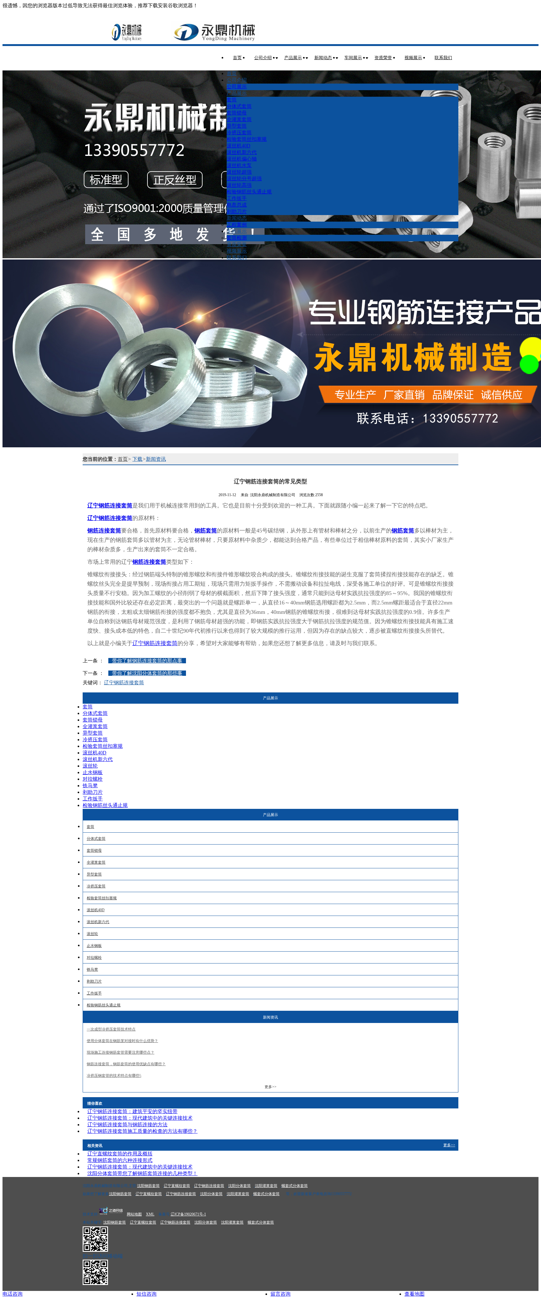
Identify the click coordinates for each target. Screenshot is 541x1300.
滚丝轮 (90, 765)
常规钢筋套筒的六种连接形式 (119, 1160)
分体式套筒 (239, 106)
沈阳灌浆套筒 (266, 1186)
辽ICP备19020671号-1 (188, 1214)
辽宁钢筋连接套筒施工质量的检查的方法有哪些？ (142, 1131)
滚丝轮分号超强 (244, 178)
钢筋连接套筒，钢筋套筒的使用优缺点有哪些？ (126, 1064)
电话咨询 (13, 1294)
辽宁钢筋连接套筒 (155, 643)
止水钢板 (93, 772)
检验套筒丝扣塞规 (247, 139)
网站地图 (134, 1214)
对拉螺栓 (93, 779)
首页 (237, 57)
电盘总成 (237, 205)
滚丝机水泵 (239, 165)
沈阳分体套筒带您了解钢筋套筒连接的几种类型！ (142, 1173)
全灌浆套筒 (239, 119)
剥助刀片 (237, 211)
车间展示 (353, 57)
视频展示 (413, 57)
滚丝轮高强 (239, 185)
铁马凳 (90, 785)
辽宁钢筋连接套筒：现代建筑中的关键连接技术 (140, 1118)
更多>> (270, 1087)
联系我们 (443, 57)
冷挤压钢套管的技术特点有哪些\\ (114, 1075)
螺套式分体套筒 (294, 1186)
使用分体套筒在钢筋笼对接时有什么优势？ (122, 1041)
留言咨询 (280, 1294)
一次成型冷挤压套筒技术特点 (111, 1029)
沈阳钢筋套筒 (148, 1186)
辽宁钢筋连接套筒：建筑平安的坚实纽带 (132, 1111)
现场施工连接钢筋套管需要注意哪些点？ (120, 1052)
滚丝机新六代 (242, 152)
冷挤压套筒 (239, 132)
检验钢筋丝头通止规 (249, 191)
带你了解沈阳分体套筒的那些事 (147, 673)
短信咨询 (147, 1294)
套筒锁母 (237, 113)
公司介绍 (263, 57)
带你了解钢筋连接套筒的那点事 (147, 660)
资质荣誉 (383, 57)
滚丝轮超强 (239, 172)
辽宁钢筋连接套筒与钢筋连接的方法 (127, 1124)
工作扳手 (237, 198)
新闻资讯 (156, 459)
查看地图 (414, 1294)
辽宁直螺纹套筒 (177, 1186)
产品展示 (293, 57)
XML (150, 1214)
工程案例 (237, 224)
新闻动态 (323, 57)
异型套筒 (237, 126)
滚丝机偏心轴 (242, 159)
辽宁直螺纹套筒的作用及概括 (119, 1153)
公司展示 (237, 86)
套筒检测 (237, 237)
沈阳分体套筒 (239, 1186)
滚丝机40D (238, 145)
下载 (137, 459)
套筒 (232, 99)
